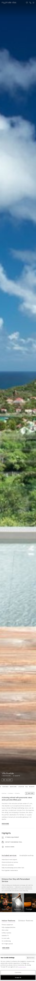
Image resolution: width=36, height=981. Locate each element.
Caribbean (10, 793)
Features (5, 786)
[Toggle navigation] (33, 2)
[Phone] (30, 2)
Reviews (31, 786)
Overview (31, 957)
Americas (4, 793)
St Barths (17, 793)
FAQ (26, 786)
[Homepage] (9, 2)
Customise (18, 972)
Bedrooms (13, 786)
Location (21, 786)
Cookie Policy (22, 967)
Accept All (18, 977)
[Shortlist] (27, 2)
